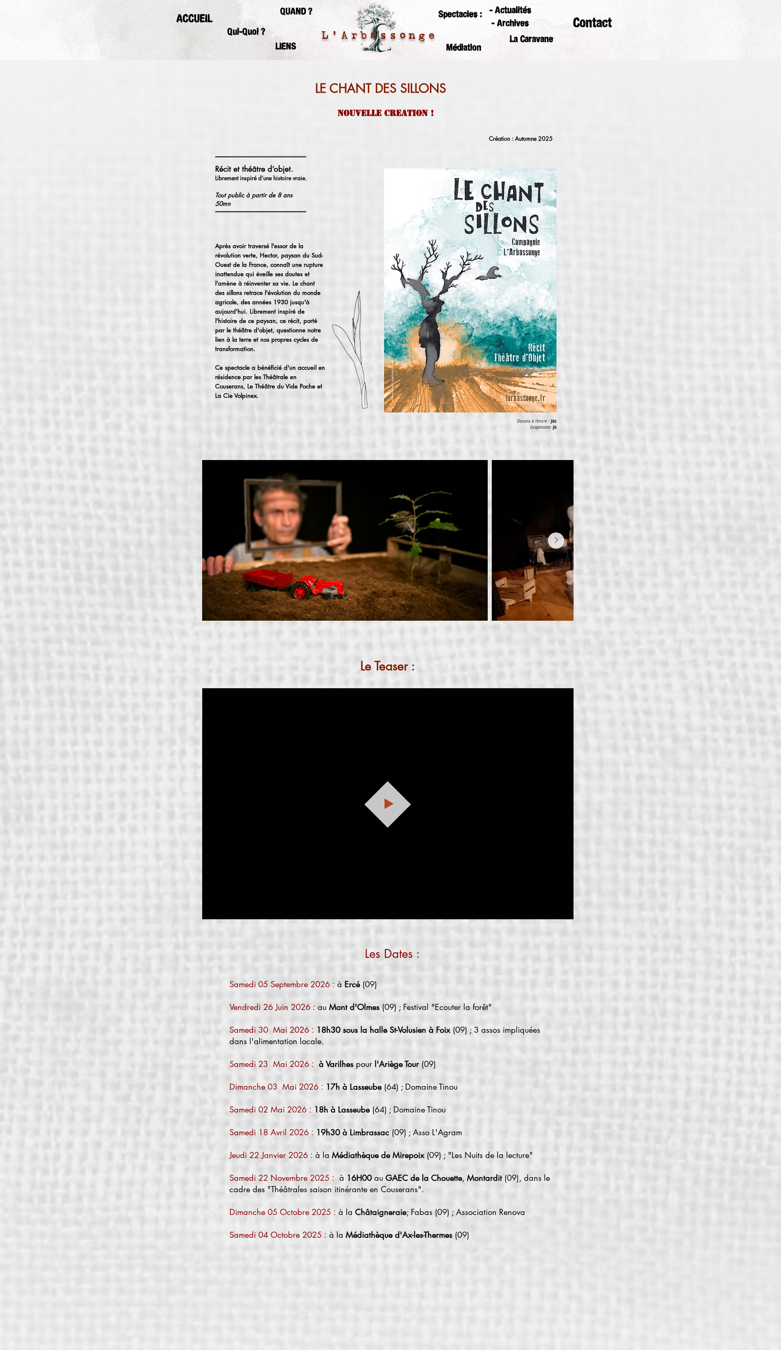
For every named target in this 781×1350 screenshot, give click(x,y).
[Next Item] (556, 540)
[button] (296, 11)
